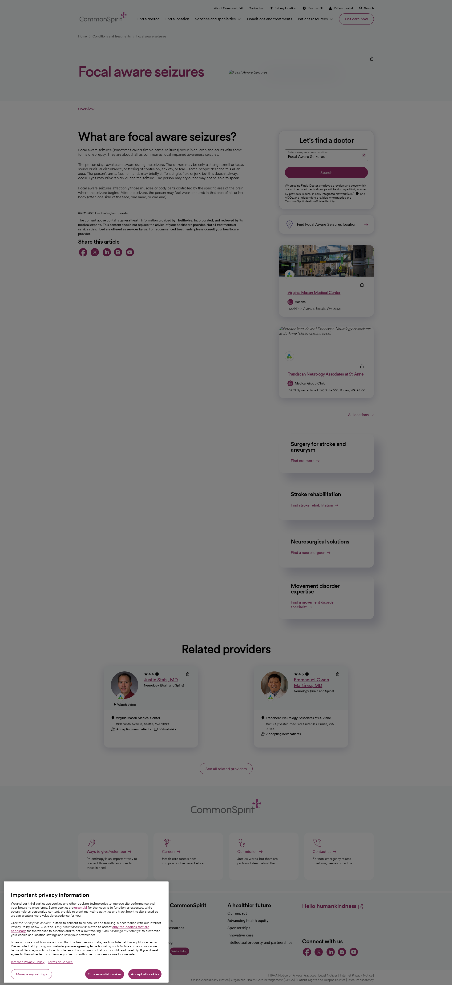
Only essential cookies (104, 974)
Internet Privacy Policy (27, 962)
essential (80, 907)
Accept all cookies (145, 974)
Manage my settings (31, 974)
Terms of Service (60, 962)
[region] (86, 932)
